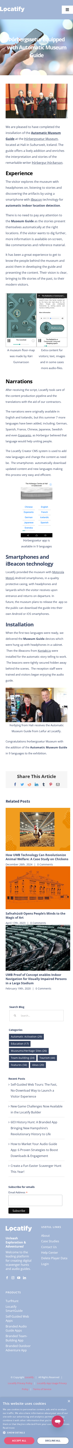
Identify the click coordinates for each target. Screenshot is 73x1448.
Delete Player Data (54, 1258)
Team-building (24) (22, 1058)
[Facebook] (7, 1277)
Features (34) (19, 1065)
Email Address (18, 1192)
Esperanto (24, 435)
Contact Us (49, 1247)
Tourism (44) (47, 1058)
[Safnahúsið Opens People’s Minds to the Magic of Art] (38, 887)
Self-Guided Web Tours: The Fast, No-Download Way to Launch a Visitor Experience (34, 1090)
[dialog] (36, 1422)
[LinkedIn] (24, 1277)
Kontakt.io (44, 650)
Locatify (29, 1377)
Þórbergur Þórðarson (47, 163)
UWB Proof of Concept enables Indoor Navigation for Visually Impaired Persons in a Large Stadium (36, 979)
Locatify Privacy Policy (20, 1383)
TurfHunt (12, 1301)
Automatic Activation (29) (26, 1036)
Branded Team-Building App (16, 1338)
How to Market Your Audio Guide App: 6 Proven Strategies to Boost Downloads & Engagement (34, 1150)
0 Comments (45, 864)
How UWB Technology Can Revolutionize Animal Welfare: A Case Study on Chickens (37, 857)
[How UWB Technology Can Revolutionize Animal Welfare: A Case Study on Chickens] (38, 829)
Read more (9, 1427)
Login (45, 1264)
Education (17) (20, 1043)
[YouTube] (18, 1277)
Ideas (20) (38, 1065)
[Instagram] (12, 1277)
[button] (36, 1433)
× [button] (68, 1401)
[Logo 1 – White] (12, 8)
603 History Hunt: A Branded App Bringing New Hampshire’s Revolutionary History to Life (34, 1128)
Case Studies (50, 1241)
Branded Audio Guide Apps (16, 1328)
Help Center (49, 1253)
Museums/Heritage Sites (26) (29, 1050)
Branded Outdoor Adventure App (18, 1348)
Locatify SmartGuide (14, 1309)
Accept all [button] (19, 1440)
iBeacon (36, 199)
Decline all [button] (52, 1440)
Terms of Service (42, 1389)
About (45, 1236)
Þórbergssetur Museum (41, 139)
